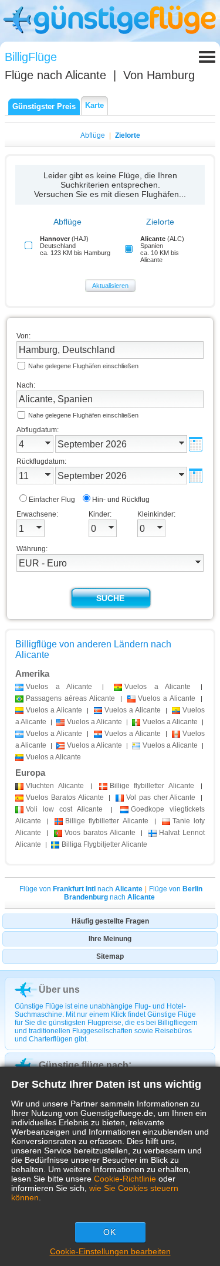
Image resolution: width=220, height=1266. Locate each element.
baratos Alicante (100, 833)
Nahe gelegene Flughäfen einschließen (83, 365)
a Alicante (59, 687)
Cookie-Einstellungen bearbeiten (110, 1251)
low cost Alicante (64, 809)
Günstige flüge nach (83, 1065)
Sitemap (110, 956)
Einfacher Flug (52, 499)
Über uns (59, 990)
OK (109, 1232)
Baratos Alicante (65, 797)
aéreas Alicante (70, 698)
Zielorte (127, 135)
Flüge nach (55, 75)
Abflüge (92, 135)
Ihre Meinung (110, 939)
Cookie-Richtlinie (125, 1178)
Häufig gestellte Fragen (110, 921)
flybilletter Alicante (152, 786)
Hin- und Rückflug (121, 499)
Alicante (55, 786)
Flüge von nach (81, 889)
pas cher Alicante (160, 797)
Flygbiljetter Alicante (104, 844)
